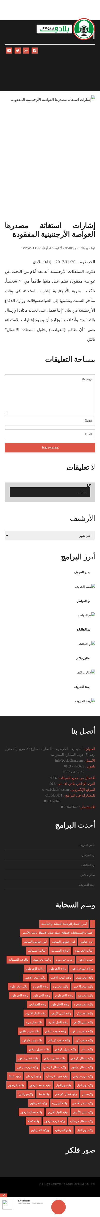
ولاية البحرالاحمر (83, 986)
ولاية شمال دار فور (82, 1058)
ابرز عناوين (86, 941)
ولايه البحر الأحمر (83, 1103)
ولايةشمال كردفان (66, 1094)
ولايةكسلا (44, 1094)
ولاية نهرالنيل (64, 1085)
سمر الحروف (82, 572)
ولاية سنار (87, 1049)
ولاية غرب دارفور (83, 1076)
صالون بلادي (83, 658)
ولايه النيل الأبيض (83, 1112)
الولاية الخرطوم (84, 950)
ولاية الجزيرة (40, 986)
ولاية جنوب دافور (30, 1031)
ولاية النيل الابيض (83, 1022)
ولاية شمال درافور (82, 1067)
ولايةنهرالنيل (25, 1094)
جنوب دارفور (85, 959)
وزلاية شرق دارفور (82, 968)
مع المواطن (83, 601)
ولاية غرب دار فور (27, 1067)
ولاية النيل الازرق (58, 1022)
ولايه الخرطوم (38, 1103)
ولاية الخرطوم (41, 995)
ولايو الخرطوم (63, 1130)
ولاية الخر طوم (18, 986)
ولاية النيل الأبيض (61, 1013)
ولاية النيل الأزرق (35, 1013)
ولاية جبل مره (34, 1022)
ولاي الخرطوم (84, 977)
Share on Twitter (37, 1203)
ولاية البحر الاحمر (35, 977)
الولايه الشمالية (37, 950)
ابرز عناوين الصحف (63, 941)
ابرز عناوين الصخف (35, 941)
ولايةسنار (87, 1094)
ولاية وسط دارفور (40, 1085)
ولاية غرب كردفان (57, 1076)
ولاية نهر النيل (85, 1085)
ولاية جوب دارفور (32, 1040)
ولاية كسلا (15, 1076)
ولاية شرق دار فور (65, 1049)
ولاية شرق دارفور (39, 1049)
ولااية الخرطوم (35, 968)
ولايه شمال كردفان (81, 1121)
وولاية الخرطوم (40, 1130)
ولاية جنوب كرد (84, 1040)
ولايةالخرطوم (16, 1085)
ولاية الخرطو (85, 995)
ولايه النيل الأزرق (58, 1112)
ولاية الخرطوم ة (83, 1004)
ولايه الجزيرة (59, 1103)
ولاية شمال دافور (28, 1058)
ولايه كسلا (34, 1121)
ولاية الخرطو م (64, 995)
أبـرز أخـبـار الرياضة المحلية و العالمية (64, 923)
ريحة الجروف (82, 686)
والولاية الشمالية (18, 959)
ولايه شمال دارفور (31, 1112)
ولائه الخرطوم (57, 968)
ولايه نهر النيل (85, 1130)
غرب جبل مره (64, 959)
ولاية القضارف (84, 1013)
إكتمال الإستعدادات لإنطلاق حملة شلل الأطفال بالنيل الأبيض (57, 932)
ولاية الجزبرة (60, 986)
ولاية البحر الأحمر (60, 977)
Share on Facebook (24, 1203)
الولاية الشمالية (60, 950)
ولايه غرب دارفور (55, 1121)
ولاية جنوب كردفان (59, 1040)
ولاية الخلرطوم (60, 1004)
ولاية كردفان (33, 1076)
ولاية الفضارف (37, 1004)
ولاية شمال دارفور (55, 1058)
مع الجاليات (83, 629)
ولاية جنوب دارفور (55, 1031)
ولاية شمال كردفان (54, 1067)
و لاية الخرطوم (42, 959)
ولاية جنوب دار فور (82, 1031)
